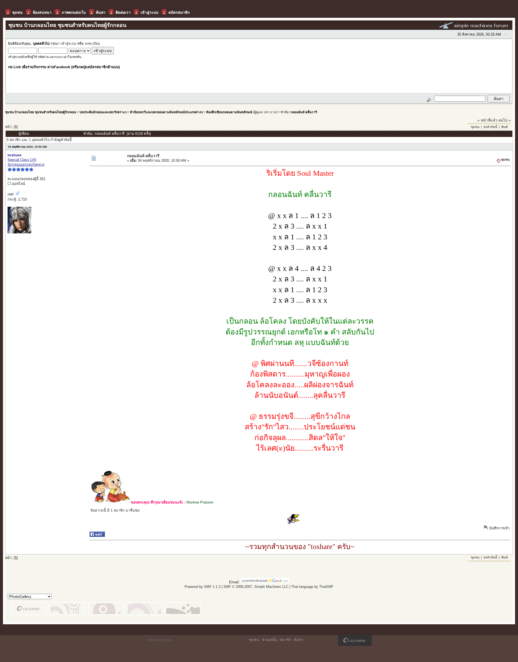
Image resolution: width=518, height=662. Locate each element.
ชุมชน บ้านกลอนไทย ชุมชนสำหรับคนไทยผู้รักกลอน (40, 112)
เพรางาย (270, 112)
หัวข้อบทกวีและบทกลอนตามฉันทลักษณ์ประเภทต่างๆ (166, 112)
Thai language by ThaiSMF (312, 587)
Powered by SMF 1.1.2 (202, 587)
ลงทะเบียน (92, 44)
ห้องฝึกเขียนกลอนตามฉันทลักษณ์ (229, 112)
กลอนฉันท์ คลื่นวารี (303, 112)
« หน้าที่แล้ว (487, 120)
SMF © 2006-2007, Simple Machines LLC (255, 587)
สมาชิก (285, 639)
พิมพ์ (504, 127)
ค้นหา (299, 639)
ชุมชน (475, 127)
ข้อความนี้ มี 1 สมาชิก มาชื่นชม (115, 510)
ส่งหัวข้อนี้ (490, 127)
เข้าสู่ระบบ (68, 44)
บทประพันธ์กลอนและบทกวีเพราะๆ (103, 112)
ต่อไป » (505, 120)
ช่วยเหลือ (269, 639)
